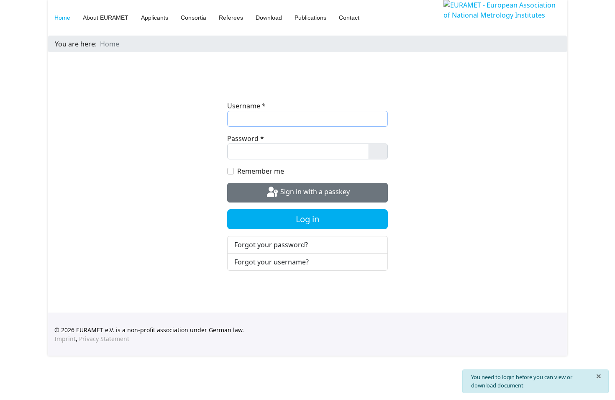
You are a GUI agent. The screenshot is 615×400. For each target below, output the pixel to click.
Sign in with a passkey (314, 192)
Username (246, 105)
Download (269, 17)
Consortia (193, 17)
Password (245, 138)
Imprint (65, 339)
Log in (307, 219)
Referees (231, 17)
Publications (310, 17)
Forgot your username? (271, 262)
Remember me (260, 171)
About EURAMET (105, 17)
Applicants (154, 17)
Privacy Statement (104, 339)
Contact (349, 17)
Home (62, 17)
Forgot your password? (271, 244)
